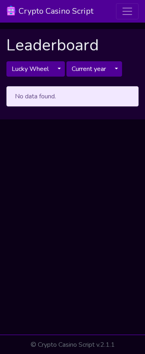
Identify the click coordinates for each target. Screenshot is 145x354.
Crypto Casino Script (55, 11)
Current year (89, 69)
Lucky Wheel (30, 69)
